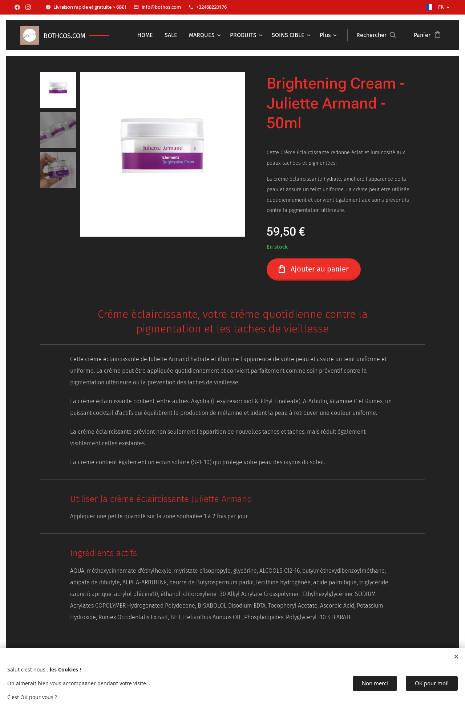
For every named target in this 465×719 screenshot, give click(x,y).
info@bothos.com (161, 7)
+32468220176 (211, 7)
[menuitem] (147, 35)
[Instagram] (28, 7)
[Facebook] (17, 7)
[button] (376, 35)
